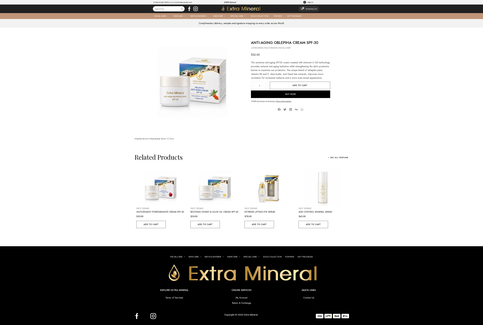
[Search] (182, 8)
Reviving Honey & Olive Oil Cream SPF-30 (214, 212)
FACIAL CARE (284, 48)
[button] (308, 2)
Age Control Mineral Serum (315, 212)
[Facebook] (189, 9)
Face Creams (270, 48)
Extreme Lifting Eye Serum (260, 212)
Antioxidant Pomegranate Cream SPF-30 (160, 212)
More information (283, 101)
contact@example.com (183, 2)
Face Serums (251, 208)
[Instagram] (195, 9)
